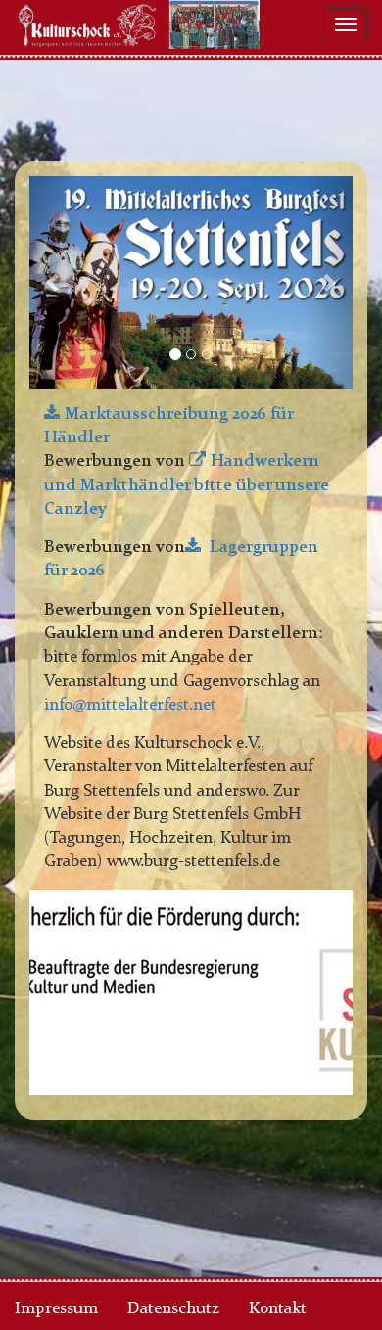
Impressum (56, 1309)
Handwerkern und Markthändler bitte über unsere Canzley (186, 485)
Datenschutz (173, 1309)
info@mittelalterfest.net (130, 705)
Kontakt (278, 1309)
